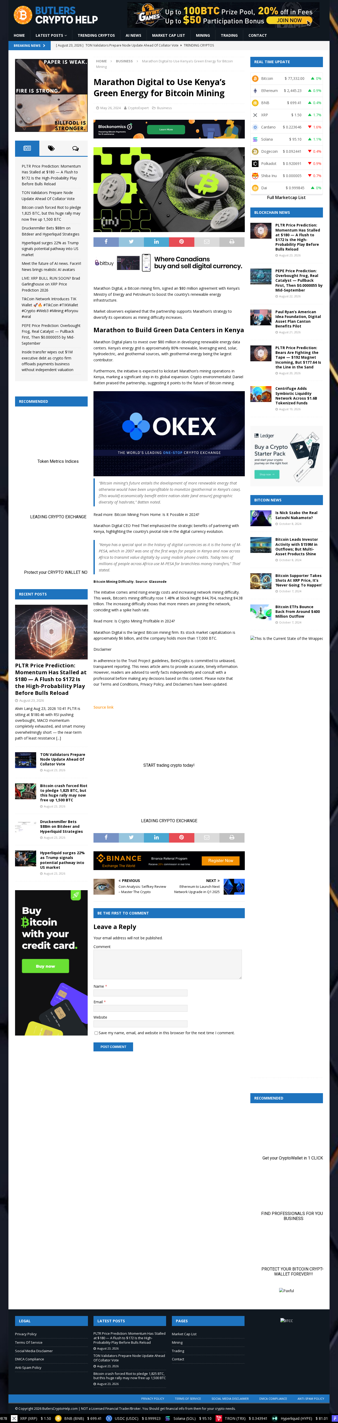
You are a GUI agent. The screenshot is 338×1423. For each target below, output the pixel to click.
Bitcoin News (267, 499)
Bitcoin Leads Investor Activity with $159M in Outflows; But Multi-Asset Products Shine (296, 546)
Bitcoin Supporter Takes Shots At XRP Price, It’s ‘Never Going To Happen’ (298, 580)
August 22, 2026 (290, 296)
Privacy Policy (26, 1334)
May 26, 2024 (110, 107)
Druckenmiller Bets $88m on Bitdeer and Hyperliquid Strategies (61, 826)
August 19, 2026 (290, 409)
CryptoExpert (138, 107)
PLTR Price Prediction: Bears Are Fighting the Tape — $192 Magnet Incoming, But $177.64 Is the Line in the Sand (298, 357)
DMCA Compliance (29, 1359)
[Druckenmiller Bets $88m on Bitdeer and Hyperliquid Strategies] (25, 827)
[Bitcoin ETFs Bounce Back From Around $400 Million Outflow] (260, 612)
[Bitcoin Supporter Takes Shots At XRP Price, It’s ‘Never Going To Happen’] (260, 581)
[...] (58, 738)
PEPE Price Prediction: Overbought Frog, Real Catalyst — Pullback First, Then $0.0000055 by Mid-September (299, 280)
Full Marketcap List (286, 197)
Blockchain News (272, 212)
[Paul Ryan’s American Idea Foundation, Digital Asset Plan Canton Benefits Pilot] (260, 317)
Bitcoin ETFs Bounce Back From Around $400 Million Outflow (297, 611)
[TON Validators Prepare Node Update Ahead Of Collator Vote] (25, 760)
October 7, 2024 (290, 591)
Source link (103, 707)
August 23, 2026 (31, 700)
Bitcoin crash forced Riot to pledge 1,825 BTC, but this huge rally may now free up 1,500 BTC (51, 213)
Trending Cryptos (96, 35)
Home (19, 35)
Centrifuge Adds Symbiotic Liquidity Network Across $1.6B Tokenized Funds (296, 395)
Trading (229, 35)
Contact (257, 35)
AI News (133, 35)
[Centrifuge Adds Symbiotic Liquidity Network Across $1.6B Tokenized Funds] (260, 394)
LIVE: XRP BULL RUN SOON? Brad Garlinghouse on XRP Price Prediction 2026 (51, 284)
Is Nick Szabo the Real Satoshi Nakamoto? (296, 515)
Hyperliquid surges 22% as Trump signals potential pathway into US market (50, 248)
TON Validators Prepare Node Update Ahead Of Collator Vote (62, 759)
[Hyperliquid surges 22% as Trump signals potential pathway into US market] (25, 858)
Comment (102, 946)
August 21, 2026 (290, 332)
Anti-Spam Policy (28, 1367)
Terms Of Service (29, 1342)
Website (100, 1017)
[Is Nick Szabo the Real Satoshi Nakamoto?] (260, 518)
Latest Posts (49, 35)
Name (99, 986)
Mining (203, 35)
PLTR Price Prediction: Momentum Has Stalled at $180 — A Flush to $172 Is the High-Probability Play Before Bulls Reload (51, 679)
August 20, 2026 (290, 373)
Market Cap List (168, 35)
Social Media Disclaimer (34, 1350)
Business (164, 107)
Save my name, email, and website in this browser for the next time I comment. (167, 1032)
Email (98, 1001)
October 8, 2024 (290, 524)
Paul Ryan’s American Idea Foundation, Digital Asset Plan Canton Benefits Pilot (298, 319)
